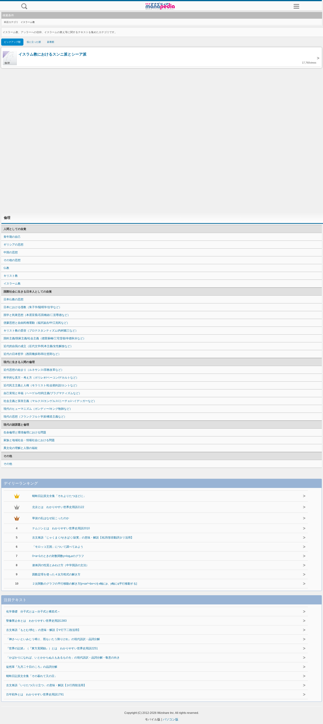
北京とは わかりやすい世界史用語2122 (58, 507)
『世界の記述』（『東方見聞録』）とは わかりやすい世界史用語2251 (52, 648)
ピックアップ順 (12, 42)
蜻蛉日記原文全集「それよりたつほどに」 (59, 496)
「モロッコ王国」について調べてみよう (57, 546)
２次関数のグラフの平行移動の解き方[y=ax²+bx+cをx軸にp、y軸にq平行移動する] (84, 583)
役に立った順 (34, 42)
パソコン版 (170, 719)
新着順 (50, 42)
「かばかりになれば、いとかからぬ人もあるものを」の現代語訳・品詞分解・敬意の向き (63, 657)
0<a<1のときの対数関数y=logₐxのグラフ (58, 556)
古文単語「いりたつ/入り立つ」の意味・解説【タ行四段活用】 (46, 685)
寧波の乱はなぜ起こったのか (50, 518)
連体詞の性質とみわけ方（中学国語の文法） (60, 565)
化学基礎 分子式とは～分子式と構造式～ (33, 611)
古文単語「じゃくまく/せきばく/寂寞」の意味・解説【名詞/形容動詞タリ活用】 (83, 537)
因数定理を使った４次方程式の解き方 (56, 574)
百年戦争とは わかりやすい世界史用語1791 (35, 694)
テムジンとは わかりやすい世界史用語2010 (61, 528)
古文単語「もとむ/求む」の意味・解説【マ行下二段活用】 (43, 630)
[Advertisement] (161, 140)
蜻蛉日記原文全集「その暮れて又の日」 (31, 676)
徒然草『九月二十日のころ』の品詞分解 (31, 666)
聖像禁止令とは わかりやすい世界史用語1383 (36, 620)
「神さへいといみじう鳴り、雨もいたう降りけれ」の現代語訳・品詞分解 (53, 639)
